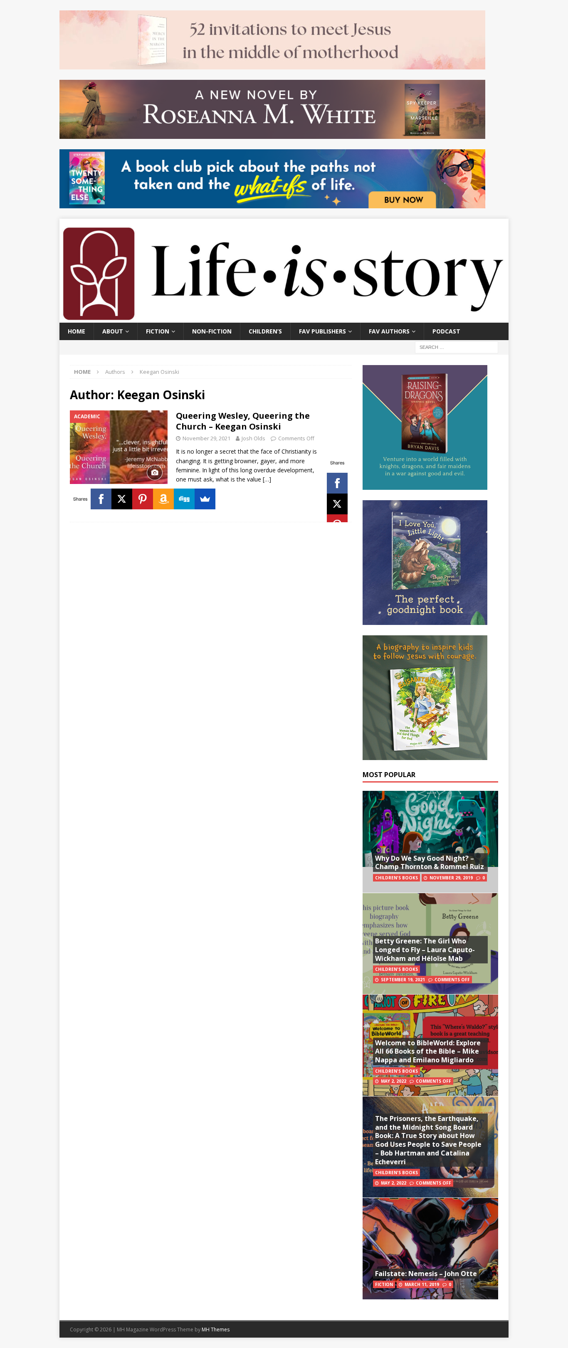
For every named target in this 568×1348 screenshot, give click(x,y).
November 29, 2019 (451, 878)
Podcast (446, 331)
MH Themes (216, 1329)
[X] (337, 504)
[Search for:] (456, 347)
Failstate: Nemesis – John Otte (426, 1273)
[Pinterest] (142, 499)
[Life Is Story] (284, 317)
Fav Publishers (322, 331)
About (112, 331)
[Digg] (184, 499)
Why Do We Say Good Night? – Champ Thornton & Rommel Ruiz (429, 863)
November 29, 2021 (206, 438)
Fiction (157, 331)
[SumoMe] (205, 499)
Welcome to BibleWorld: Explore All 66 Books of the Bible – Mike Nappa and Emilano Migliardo (428, 1051)
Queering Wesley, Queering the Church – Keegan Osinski (243, 421)
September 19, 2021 (403, 980)
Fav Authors (389, 331)
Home (76, 331)
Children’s (265, 331)
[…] (267, 479)
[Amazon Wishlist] (163, 499)
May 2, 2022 (393, 1081)
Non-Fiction (212, 331)
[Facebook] (337, 483)
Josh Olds (253, 438)
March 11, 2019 (422, 1284)
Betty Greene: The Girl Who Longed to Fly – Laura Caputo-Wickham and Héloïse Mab (425, 949)
